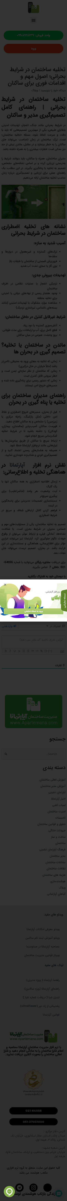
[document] (33, 600)
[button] (5, 584)
